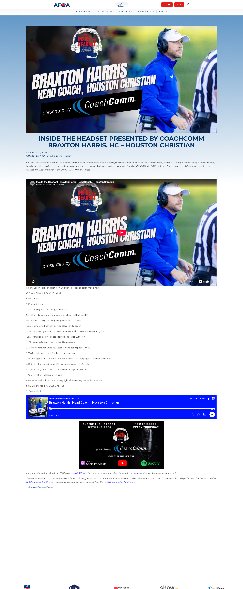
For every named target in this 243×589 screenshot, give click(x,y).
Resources (124, 12)
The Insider (134, 473)
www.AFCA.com (79, 473)
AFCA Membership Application (120, 482)
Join (179, 4)
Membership (84, 12)
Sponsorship (146, 12)
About (163, 12)
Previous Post (35, 487)
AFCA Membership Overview (40, 482)
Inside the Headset (61, 156)
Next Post (46, 487)
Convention (104, 12)
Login (167, 4)
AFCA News (45, 156)
